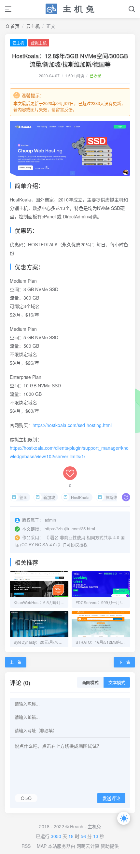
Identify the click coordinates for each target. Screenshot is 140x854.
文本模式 (116, 682)
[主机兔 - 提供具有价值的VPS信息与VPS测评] (70, 9)
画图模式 (90, 682)
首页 (15, 26)
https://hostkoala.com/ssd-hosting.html (72, 425)
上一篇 (15, 662)
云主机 (33, 26)
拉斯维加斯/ (115, 497)
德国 (23, 497)
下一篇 (124, 662)
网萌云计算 (88, 846)
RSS (26, 846)
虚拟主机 (39, 42)
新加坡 (49, 497)
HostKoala (80, 497)
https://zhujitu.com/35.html (70, 528)
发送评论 (111, 798)
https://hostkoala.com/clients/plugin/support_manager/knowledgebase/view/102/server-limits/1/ (69, 452)
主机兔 (94, 826)
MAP (42, 846)
